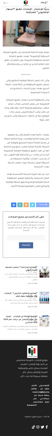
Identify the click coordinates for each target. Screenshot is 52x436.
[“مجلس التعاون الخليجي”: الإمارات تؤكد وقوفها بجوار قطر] (44, 298)
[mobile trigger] (47, 3)
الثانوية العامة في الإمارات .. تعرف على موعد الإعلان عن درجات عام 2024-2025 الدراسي (20, 320)
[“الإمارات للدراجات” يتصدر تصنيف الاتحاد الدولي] (44, 272)
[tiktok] (33, 427)
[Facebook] (47, 427)
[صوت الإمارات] (26, 3)
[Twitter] (42, 427)
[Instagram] (38, 427)
